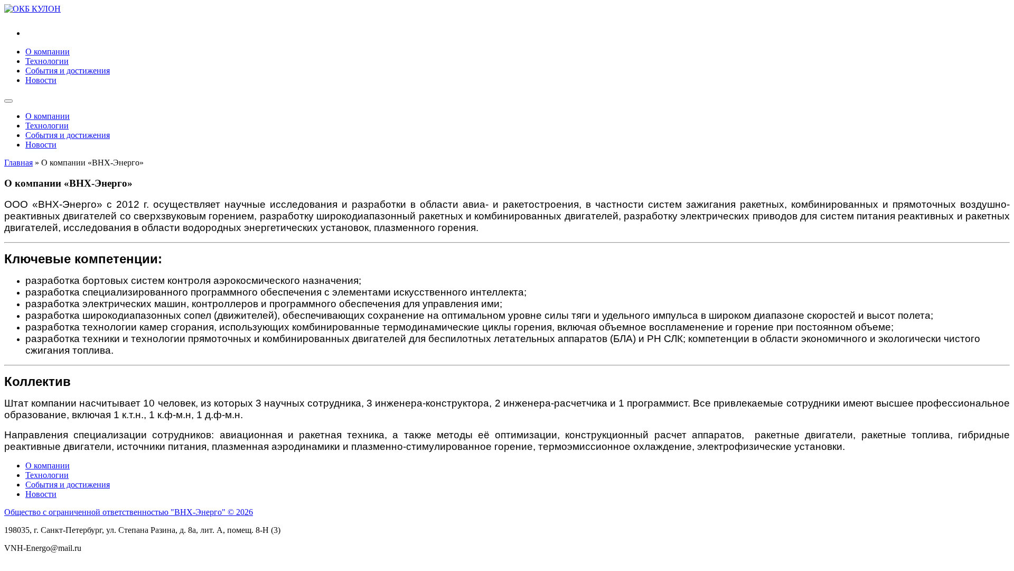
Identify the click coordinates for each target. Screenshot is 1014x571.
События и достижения (67, 70)
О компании (47, 51)
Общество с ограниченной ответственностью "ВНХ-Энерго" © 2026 (128, 512)
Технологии (47, 61)
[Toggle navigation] (8, 101)
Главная (18, 162)
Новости (41, 80)
